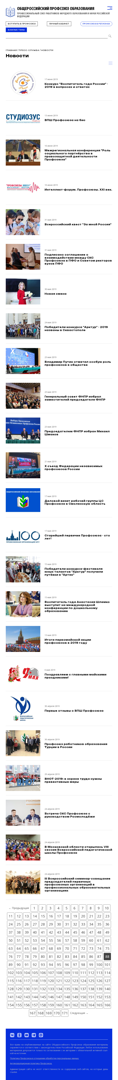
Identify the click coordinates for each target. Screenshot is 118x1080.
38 (19, 932)
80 (43, 956)
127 (107, 980)
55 (51, 940)
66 (35, 948)
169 (49, 1013)
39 (27, 932)
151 (91, 996)
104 (27, 972)
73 (91, 948)
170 (57, 1013)
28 (43, 924)
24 (11, 924)
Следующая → (79, 1013)
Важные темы (16, 30)
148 (67, 996)
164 (91, 1005)
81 (51, 956)
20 (83, 916)
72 (83, 948)
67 (43, 948)
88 (107, 956)
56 (59, 940)
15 (43, 916)
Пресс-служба (29, 50)
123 (75, 980)
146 (51, 996)
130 (27, 988)
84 (75, 956)
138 (91, 988)
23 (107, 916)
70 (67, 948)
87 (99, 956)
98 (83, 964)
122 (67, 980)
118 (35, 980)
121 (59, 980)
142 (19, 996)
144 (35, 996)
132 (43, 988)
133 (51, 988)
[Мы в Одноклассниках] (19, 1035)
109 (67, 972)
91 (27, 964)
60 (91, 940)
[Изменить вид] (110, 63)
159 (51, 1005)
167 (32, 1013)
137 (83, 988)
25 (19, 924)
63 (11, 948)
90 (19, 964)
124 (83, 980)
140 (107, 988)
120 (51, 980)
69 (59, 948)
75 (107, 948)
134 (59, 988)
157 (35, 1005)
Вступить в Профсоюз (22, 24)
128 (11, 988)
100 (99, 964)
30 (59, 924)
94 (51, 964)
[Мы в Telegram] (34, 1035)
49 (107, 932)
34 (91, 924)
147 (59, 996)
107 (51, 972)
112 (91, 972)
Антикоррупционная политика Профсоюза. (31, 1063)
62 (107, 940)
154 (11, 1005)
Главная (11, 50)
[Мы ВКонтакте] (12, 1035)
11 (11, 916)
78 (27, 956)
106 (43, 972)
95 (59, 964)
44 (67, 932)
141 (11, 996)
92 (35, 964)
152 (99, 996)
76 (11, 956)
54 (43, 940)
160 (59, 1005)
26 (27, 924)
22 (99, 916)
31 (67, 924)
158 (43, 1005)
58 (75, 940)
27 (35, 924)
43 (59, 932)
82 (59, 956)
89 (11, 964)
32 (75, 924)
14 (35, 916)
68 (51, 948)
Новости (47, 50)
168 (41, 1013)
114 (107, 972)
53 (35, 940)
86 (91, 956)
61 (99, 940)
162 (75, 1005)
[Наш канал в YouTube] (26, 1035)
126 (99, 980)
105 (35, 972)
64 (19, 948)
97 (75, 964)
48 (99, 932)
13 (27, 916)
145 (43, 996)
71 (75, 948)
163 (83, 1005)
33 (83, 924)
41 (43, 932)
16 (51, 916)
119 (43, 980)
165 (99, 1005)
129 (19, 988)
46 (83, 932)
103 (19, 972)
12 (19, 916)
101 (107, 964)
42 (51, 932)
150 (83, 996)
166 (107, 1005)
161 (67, 1005)
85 (83, 956)
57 (67, 940)
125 (91, 980)
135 (67, 988)
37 (11, 932)
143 (27, 996)
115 (11, 980)
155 (19, 1005)
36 (107, 924)
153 (107, 996)
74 (99, 948)
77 (19, 956)
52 (27, 940)
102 (11, 972)
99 (91, 964)
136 (75, 988)
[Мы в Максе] (41, 1035)
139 (99, 988)
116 (19, 980)
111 (83, 972)
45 (75, 932)
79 (35, 956)
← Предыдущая (19, 908)
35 (99, 924)
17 (59, 916)
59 (83, 940)
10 (107, 908)
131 (35, 988)
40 (35, 932)
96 (67, 964)
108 (59, 972)
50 (11, 940)
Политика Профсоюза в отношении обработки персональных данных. (44, 1058)
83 (67, 956)
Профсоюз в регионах (96, 24)
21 (91, 916)
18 (67, 916)
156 (27, 1005)
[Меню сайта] (109, 8)
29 (51, 924)
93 (43, 964)
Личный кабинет (59, 24)
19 (75, 916)
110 (75, 972)
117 (27, 980)
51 (19, 940)
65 (27, 948)
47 (91, 932)
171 (65, 1013)
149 (75, 996)
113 (99, 972)
